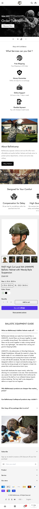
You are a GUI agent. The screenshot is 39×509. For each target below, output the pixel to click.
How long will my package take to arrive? (15, 408)
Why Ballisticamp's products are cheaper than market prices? (18, 389)
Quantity (4, 299)
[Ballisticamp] (20, 3)
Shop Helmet (7, 164)
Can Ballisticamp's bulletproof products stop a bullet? (19, 399)
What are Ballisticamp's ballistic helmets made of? (17, 330)
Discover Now (7, 26)
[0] (24, 506)
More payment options (19, 312)
